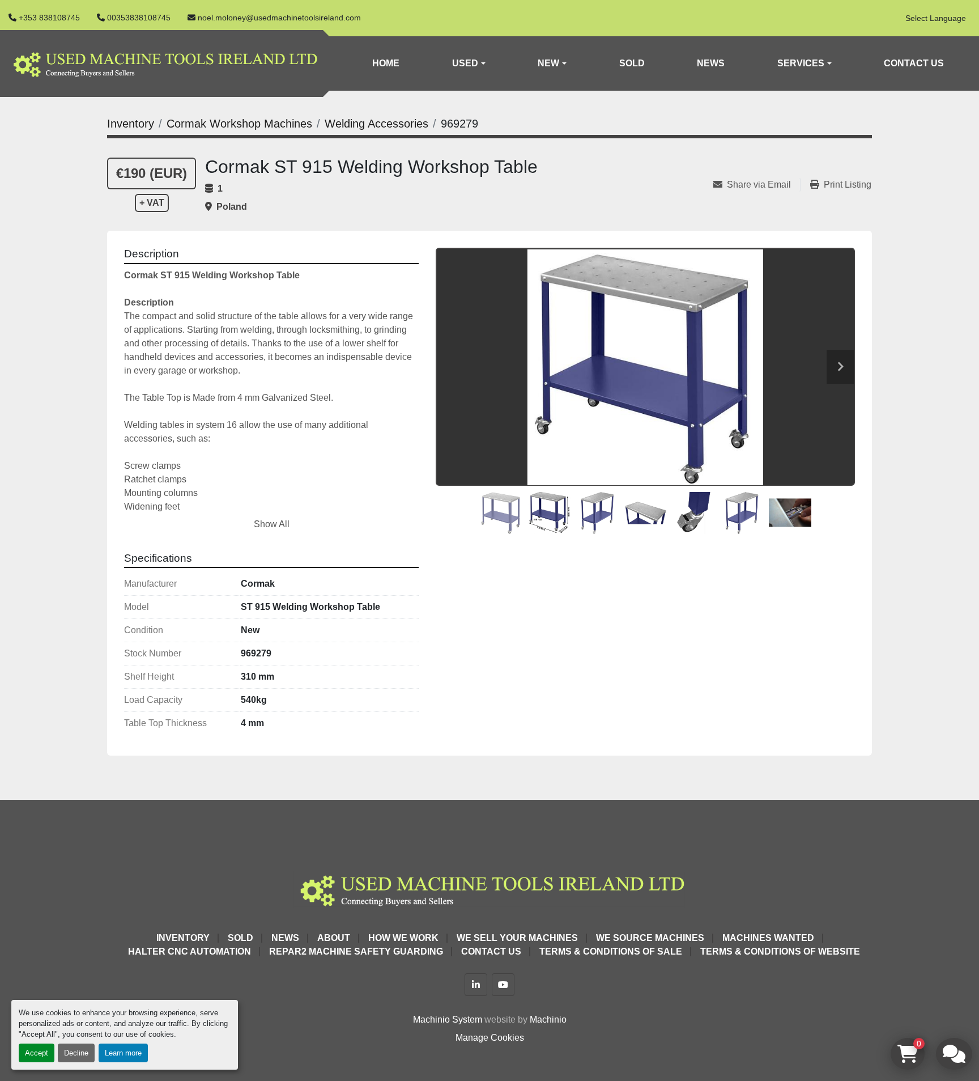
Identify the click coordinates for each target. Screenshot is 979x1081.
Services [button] (800, 63)
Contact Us (914, 63)
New (548, 63)
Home (385, 63)
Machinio (548, 1019)
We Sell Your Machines (517, 938)
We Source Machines (650, 938)
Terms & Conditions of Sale (610, 951)
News (711, 63)
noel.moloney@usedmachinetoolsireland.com (279, 17)
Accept (36, 1053)
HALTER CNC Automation (189, 951)
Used (465, 63)
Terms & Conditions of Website (780, 951)
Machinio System (447, 1019)
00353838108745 (139, 17)
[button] (468, 63)
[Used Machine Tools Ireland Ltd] (489, 888)
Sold (632, 63)
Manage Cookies (490, 1037)
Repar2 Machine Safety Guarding (356, 951)
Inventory (183, 938)
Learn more (123, 1053)
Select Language (935, 18)
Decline (76, 1053)
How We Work (403, 938)
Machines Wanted (768, 938)
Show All (272, 524)
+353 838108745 (49, 17)
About (333, 938)
